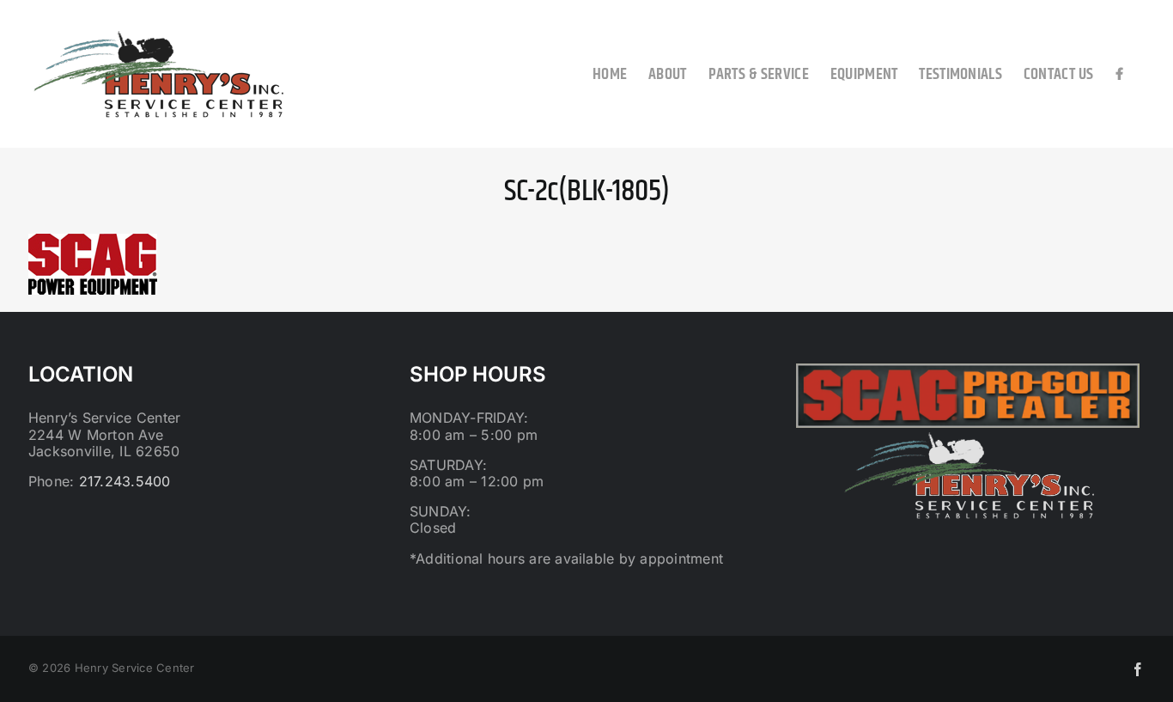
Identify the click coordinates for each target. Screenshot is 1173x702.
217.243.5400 (125, 481)
